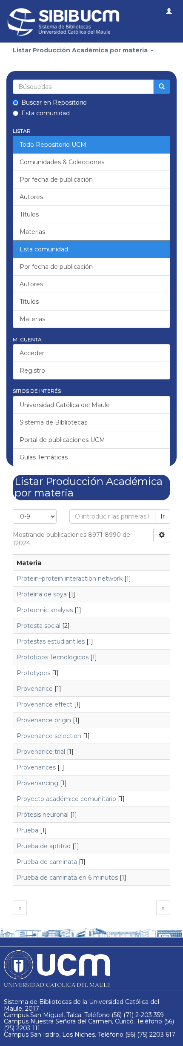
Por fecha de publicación (56, 179)
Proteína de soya (42, 594)
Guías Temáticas (44, 457)
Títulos (29, 214)
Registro (32, 370)
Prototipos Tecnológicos (53, 657)
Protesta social (38, 626)
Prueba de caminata (47, 862)
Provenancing (37, 783)
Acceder (32, 353)
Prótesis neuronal (43, 814)
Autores (31, 197)
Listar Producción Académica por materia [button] (81, 50)
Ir (162, 516)
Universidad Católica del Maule (65, 405)
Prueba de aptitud (44, 846)
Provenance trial (41, 751)
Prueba (27, 830)
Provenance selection (49, 736)
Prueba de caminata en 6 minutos (67, 877)
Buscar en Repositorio (54, 102)
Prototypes (33, 673)
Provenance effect (44, 704)
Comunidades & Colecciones (62, 162)
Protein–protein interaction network (70, 578)
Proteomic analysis (45, 610)
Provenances (36, 767)
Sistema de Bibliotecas (53, 422)
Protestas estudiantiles (51, 641)
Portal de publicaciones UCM (62, 440)
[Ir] (161, 87)
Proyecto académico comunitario (66, 799)
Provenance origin (44, 720)
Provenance (35, 689)
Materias (32, 232)
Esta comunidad (45, 113)
